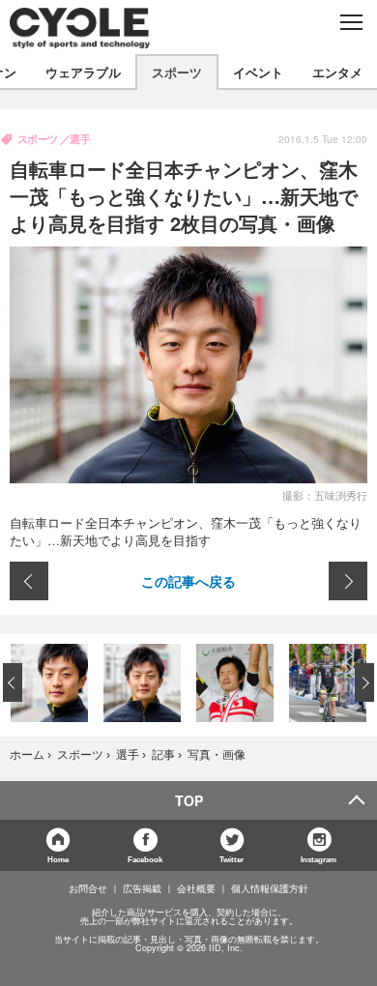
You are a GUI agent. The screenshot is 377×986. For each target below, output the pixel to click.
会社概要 (196, 888)
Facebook (145, 859)
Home (58, 859)
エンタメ (337, 72)
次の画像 (348, 581)
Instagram (318, 859)
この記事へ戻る (188, 581)
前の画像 (29, 581)
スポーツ (177, 72)
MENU (350, 22)
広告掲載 (142, 888)
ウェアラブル (83, 72)
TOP (189, 800)
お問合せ (88, 888)
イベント (258, 72)
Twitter (231, 859)
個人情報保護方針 (269, 888)
